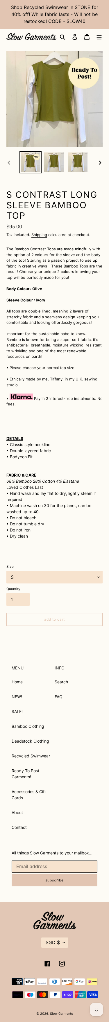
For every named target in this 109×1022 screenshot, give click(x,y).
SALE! (17, 711)
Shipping (39, 234)
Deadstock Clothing (30, 741)
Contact (19, 827)
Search (61, 681)
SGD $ (53, 942)
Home (17, 681)
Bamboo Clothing (28, 726)
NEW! (17, 696)
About (17, 812)
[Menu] (99, 36)
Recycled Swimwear (31, 755)
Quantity (13, 589)
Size (10, 566)
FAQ (58, 696)
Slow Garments (61, 1014)
